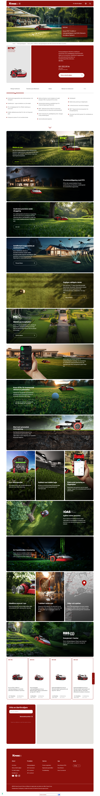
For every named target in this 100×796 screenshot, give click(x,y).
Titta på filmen (19, 263)
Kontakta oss (15, 773)
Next (93, 678)
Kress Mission (61, 767)
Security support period (43, 788)
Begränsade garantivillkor (47, 767)
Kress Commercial (62, 770)
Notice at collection (43, 794)
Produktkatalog (45, 770)
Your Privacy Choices (52, 794)
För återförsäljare (77, 3)
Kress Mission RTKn (62, 765)
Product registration (46, 765)
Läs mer (17, 161)
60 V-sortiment (30, 770)
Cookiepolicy (21, 788)
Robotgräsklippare (21, 43)
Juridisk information (28, 788)
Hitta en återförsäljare (66, 75)
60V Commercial (30, 767)
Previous (6, 678)
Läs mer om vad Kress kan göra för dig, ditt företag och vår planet (24, 402)
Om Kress (14, 765)
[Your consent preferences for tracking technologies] (2, 793)
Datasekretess (15, 788)
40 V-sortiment (30, 773)
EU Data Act (35, 788)
